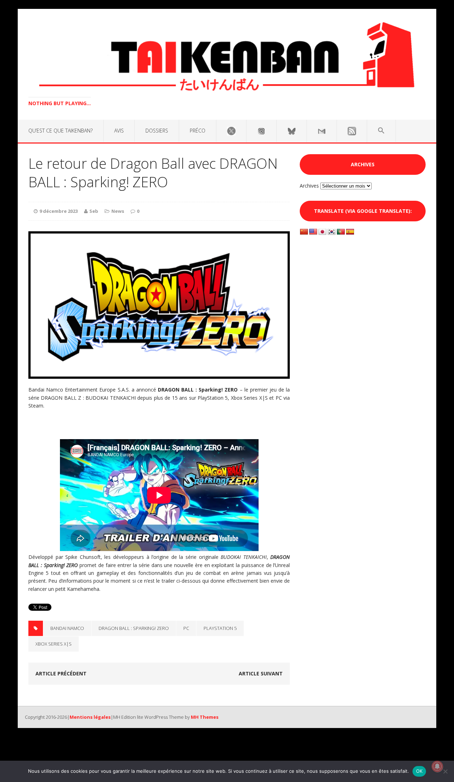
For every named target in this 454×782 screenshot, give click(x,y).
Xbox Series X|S (53, 644)
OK (419, 771)
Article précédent (61, 673)
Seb (93, 211)
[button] (381, 131)
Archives (309, 185)
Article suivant (261, 673)
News (117, 211)
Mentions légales (90, 717)
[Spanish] (350, 232)
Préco (197, 130)
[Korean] (331, 232)
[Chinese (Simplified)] (304, 232)
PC (186, 628)
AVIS (119, 130)
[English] (313, 232)
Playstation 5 (220, 628)
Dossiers (156, 130)
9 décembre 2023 (58, 211)
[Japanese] (322, 232)
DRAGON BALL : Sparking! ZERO (134, 628)
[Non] (445, 771)
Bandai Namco (67, 628)
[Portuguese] (341, 232)
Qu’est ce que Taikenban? (60, 130)
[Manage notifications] (437, 766)
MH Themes (204, 717)
